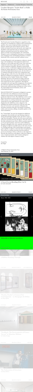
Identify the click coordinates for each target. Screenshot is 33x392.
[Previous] (1, 168)
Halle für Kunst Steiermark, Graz (11, 150)
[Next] (32, 168)
